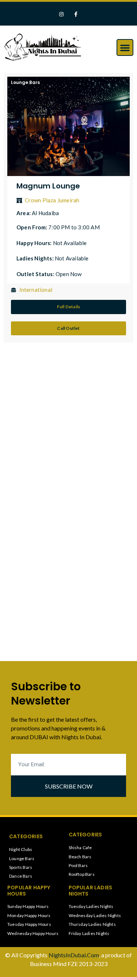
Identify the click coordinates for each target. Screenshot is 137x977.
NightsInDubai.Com (74, 954)
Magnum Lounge (48, 186)
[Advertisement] (68, 427)
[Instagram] (61, 14)
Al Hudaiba (45, 213)
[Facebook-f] (76, 14)
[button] (125, 47)
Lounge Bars (25, 82)
